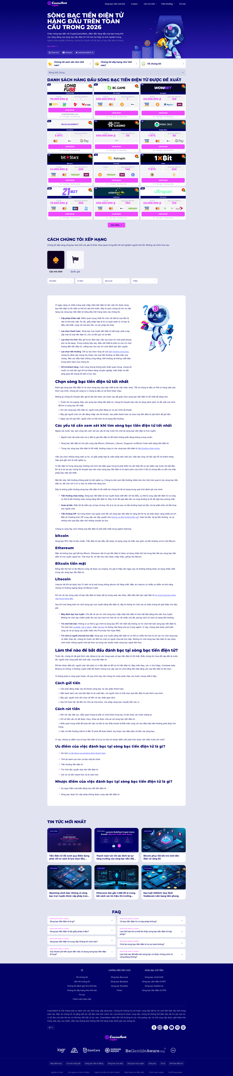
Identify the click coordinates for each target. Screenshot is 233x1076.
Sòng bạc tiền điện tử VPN (154, 990)
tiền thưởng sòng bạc (119, 351)
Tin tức (182, 4)
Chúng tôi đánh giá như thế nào (82, 986)
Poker (119, 990)
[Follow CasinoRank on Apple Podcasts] (183, 1027)
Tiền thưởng (167, 4)
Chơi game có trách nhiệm (78, 1072)
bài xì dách (87, 627)
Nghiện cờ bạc (57, 1072)
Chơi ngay (69, 110)
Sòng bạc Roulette (119, 986)
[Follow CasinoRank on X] (165, 1027)
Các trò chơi (149, 4)
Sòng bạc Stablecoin (154, 986)
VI (49, 1027)
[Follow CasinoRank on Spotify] (177, 1027)
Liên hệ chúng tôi (82, 981)
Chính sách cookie (156, 1072)
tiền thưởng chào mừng (149, 448)
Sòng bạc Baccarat (119, 977)
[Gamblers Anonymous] (74, 1050)
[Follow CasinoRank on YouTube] (171, 1027)
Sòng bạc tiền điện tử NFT (154, 981)
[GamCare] (91, 1050)
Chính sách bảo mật (82, 999)
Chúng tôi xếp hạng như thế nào (82, 990)
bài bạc (101, 627)
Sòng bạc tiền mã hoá (115, 4)
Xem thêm (115, 225)
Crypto (134, 4)
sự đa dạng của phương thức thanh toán (87, 753)
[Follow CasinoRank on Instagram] (159, 1027)
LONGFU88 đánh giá (70, 114)
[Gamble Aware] (146, 1050)
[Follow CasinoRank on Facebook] (154, 1027)
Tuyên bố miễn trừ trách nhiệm (107, 1072)
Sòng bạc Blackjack (119, 981)
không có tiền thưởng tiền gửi (125, 517)
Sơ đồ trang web (175, 1072)
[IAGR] (62, 1050)
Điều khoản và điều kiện (134, 1072)
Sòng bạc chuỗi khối (154, 977)
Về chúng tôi (82, 977)
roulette (76, 627)
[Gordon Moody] (113, 1050)
